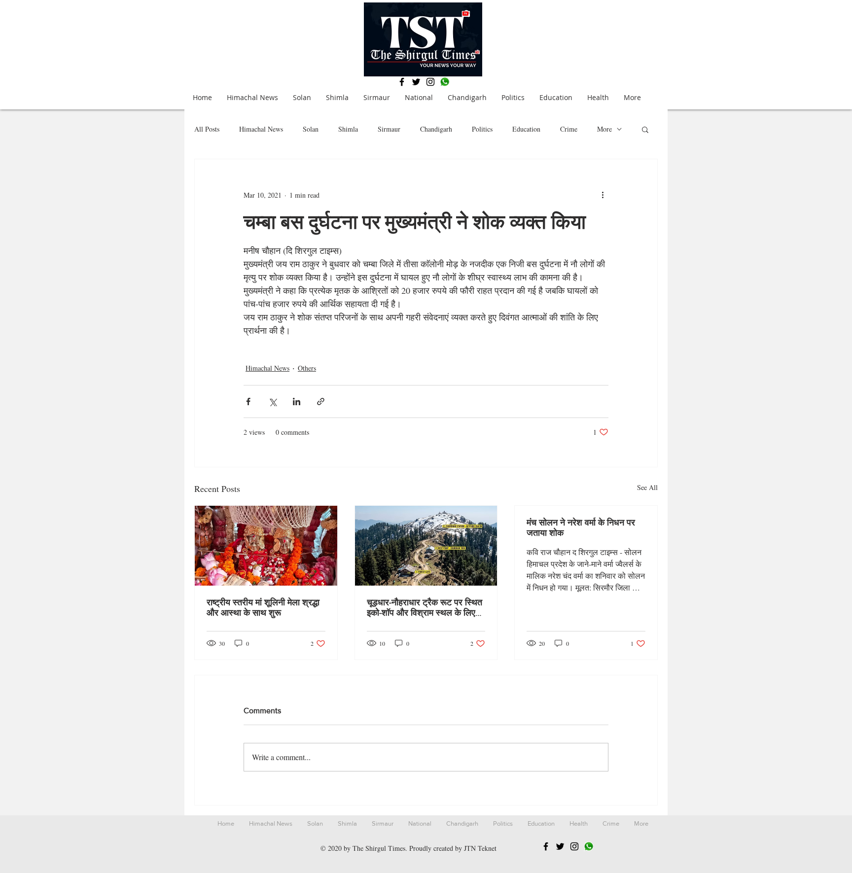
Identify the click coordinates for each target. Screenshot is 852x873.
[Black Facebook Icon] (401, 81)
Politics (482, 129)
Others (307, 368)
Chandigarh (436, 129)
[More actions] (602, 195)
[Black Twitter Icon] (416, 81)
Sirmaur (389, 129)
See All (647, 487)
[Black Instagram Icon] (430, 81)
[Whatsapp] (444, 81)
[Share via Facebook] (248, 401)
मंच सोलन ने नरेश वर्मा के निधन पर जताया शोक (581, 528)
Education (526, 129)
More (604, 129)
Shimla (348, 129)
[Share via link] (320, 401)
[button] (645, 129)
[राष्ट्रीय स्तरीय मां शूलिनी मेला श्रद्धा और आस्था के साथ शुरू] (266, 546)
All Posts (206, 129)
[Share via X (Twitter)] (272, 401)
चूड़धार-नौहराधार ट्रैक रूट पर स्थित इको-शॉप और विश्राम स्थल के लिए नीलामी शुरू (424, 607)
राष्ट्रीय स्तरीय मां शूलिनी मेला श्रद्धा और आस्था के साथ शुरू (263, 607)
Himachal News (261, 129)
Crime (568, 129)
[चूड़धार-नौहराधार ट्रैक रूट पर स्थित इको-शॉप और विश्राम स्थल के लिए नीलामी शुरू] (426, 546)
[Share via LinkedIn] (296, 401)
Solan (311, 129)
